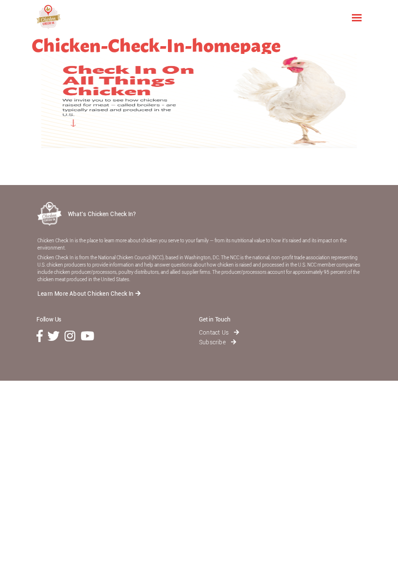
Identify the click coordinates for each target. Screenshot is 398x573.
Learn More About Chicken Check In (86, 293)
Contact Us (214, 333)
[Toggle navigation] (357, 17)
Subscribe (213, 342)
